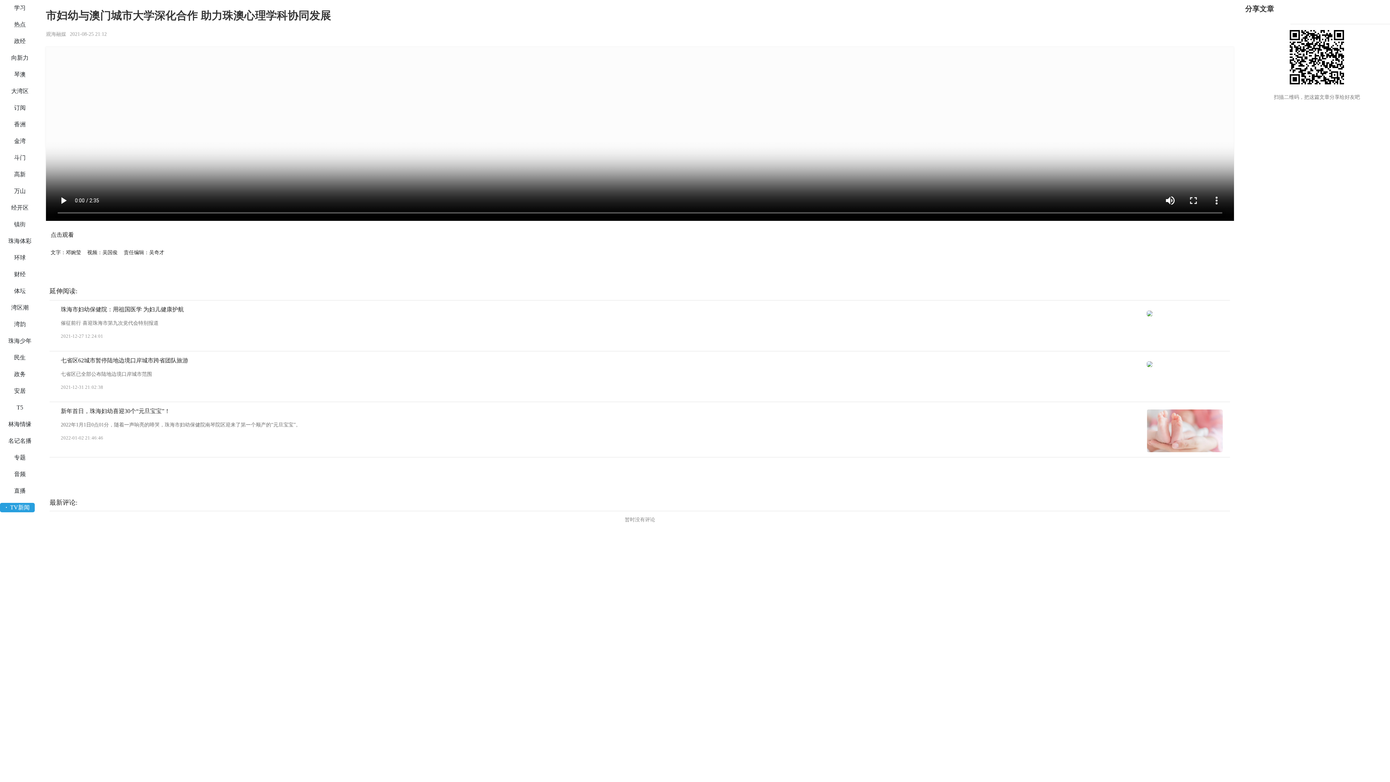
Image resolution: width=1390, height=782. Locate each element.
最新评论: (63, 502)
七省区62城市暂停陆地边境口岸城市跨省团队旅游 (124, 360)
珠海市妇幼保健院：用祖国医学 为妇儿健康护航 (122, 309)
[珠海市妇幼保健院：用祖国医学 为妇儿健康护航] (1185, 313)
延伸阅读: (63, 291)
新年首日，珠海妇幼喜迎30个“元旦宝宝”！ (115, 411)
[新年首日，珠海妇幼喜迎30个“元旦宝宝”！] (1185, 430)
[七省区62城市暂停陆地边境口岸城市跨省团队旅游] (1185, 364)
